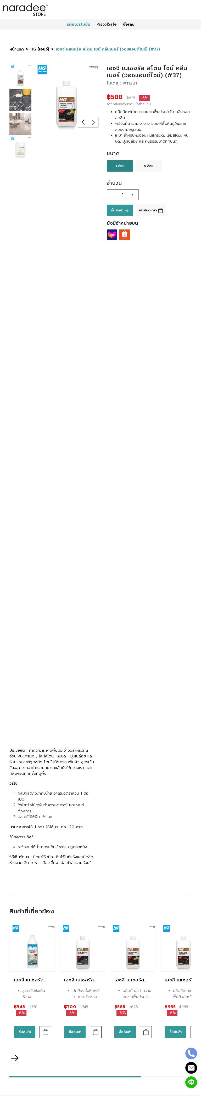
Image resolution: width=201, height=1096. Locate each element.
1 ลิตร (119, 165)
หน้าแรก (16, 49)
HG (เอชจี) (39, 49)
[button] (83, 122)
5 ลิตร (148, 165)
